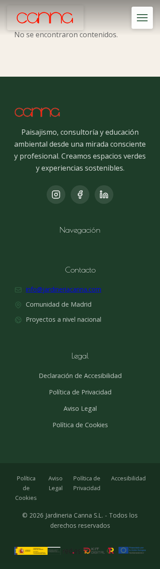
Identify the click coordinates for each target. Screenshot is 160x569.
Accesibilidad (128, 478)
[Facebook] (80, 194)
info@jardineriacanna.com (63, 289)
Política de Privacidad (80, 392)
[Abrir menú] (142, 18)
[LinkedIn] (104, 194)
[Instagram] (56, 194)
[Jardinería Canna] (45, 17)
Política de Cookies (80, 425)
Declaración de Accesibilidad (80, 375)
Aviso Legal (80, 408)
